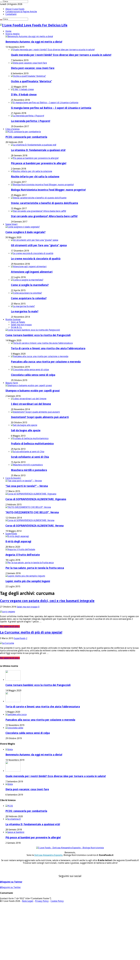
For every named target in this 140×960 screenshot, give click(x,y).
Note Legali (27, 901)
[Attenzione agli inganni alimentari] (29, 266)
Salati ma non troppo (21, 324)
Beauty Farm (11, 383)
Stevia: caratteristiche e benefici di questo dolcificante (44, 203)
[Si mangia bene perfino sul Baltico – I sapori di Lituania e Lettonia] (44, 102)
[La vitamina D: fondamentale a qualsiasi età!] (33, 145)
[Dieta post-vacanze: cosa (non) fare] (29, 63)
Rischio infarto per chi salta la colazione (35, 176)
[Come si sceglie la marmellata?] (27, 280)
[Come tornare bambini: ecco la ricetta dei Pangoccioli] (32, 330)
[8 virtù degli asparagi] (17, 536)
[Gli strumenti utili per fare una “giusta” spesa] (34, 240)
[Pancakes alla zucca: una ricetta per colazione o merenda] (39, 356)
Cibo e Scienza (12, 129)
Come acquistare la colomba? (29, 298)
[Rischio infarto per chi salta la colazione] (31, 171)
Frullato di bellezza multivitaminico (32, 443)
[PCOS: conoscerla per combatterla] (23, 131)
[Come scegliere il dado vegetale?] (22, 227)
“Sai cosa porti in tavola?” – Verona (26, 486)
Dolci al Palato (18, 322)
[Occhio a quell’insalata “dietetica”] (28, 76)
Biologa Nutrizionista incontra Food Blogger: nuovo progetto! (48, 189)
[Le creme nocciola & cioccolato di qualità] (32, 253)
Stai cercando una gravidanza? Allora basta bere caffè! (44, 216)
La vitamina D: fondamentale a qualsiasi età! (38, 150)
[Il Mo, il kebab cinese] (22, 89)
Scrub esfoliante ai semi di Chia (30, 457)
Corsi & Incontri (13, 478)
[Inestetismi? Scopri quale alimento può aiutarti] (35, 412)
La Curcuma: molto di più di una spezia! (31, 632)
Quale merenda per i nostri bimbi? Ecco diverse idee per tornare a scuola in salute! (61, 55)
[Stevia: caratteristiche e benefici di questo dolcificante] (38, 197)
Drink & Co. (16, 327)
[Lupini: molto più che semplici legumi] (25, 576)
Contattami (11, 14)
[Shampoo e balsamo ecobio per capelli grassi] (28, 385)
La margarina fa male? (24, 311)
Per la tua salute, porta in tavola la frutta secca (34, 568)
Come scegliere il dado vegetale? (25, 232)
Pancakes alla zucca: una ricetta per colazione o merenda (46, 361)
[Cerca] (1, 19)
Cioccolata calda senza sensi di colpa (33, 374)
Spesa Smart (11, 224)
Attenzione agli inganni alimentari (31, 271)
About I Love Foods (14, 9)
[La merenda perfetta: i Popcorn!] (27, 115)
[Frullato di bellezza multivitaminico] (30, 438)
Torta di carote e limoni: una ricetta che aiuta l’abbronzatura (48, 348)
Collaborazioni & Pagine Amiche (21, 11)
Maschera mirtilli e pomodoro (29, 470)
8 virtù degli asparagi (18, 541)
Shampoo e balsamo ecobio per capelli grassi (32, 390)
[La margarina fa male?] (23, 306)
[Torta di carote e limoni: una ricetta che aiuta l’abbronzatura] (42, 343)
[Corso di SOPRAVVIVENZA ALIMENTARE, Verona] (29, 520)
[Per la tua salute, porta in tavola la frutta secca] (29, 562)
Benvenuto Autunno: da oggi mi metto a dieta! (33, 41)
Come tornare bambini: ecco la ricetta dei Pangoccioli (38, 335)
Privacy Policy (42, 901)
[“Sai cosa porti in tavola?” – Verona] (23, 480)
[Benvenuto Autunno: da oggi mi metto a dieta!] (29, 36)
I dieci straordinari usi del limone (31, 404)
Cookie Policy (57, 901)
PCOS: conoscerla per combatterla (26, 137)
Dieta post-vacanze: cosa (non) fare (32, 68)
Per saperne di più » (10, 626)
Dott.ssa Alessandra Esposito (48, 855)
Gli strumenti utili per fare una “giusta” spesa (39, 245)
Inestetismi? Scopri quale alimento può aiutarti (40, 417)
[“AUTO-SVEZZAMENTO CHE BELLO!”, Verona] (28, 507)
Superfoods (11, 533)
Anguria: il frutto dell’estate (22, 554)
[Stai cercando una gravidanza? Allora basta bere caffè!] (38, 211)
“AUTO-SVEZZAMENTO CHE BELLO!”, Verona (32, 512)
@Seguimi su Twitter (11, 882)
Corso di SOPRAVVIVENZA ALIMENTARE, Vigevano (35, 499)
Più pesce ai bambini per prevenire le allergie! (38, 163)
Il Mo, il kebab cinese (24, 94)
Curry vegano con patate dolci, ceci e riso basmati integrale (47, 601)
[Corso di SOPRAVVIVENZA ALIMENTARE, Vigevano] (30, 494)
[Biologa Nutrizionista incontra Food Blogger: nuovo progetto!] (42, 184)
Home (8, 31)
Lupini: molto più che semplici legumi (27, 581)
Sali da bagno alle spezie (25, 430)
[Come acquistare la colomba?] (26, 293)
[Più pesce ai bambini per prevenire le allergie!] (35, 158)
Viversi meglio (12, 34)
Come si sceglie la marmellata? (30, 285)
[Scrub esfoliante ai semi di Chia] (27, 451)
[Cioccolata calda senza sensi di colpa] (30, 369)
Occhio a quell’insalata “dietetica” (31, 81)
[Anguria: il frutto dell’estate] (20, 549)
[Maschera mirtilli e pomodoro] (27, 464)
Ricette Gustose (13, 319)
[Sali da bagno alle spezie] (24, 425)
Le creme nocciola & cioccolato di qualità (35, 258)
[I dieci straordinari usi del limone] (28, 398)
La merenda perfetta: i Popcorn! (30, 121)
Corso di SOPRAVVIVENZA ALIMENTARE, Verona (34, 525)
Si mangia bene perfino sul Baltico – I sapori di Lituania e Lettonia (51, 107)
